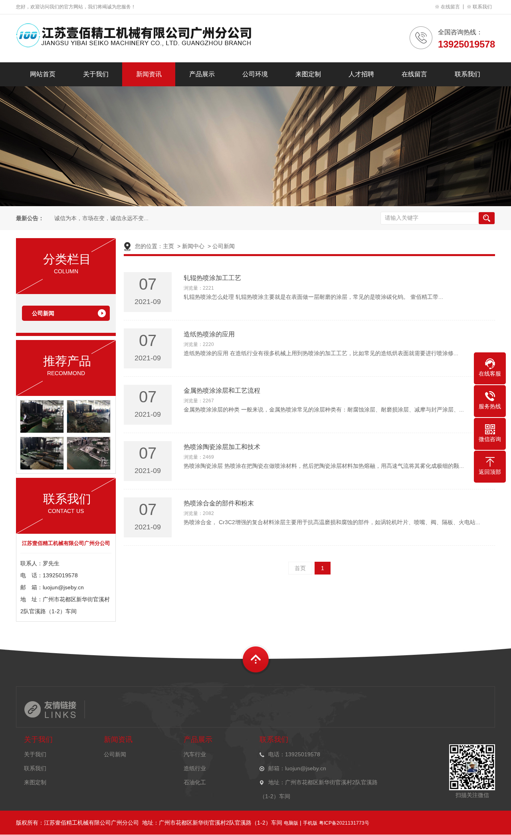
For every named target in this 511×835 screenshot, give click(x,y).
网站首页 (42, 74)
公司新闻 (43, 313)
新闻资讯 (149, 74)
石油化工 (195, 782)
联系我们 (482, 7)
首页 (300, 568)
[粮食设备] (42, 468)
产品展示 (202, 74)
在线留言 (450, 7)
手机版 (310, 823)
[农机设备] (89, 431)
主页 (168, 246)
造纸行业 (195, 768)
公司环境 (255, 74)
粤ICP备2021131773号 (344, 823)
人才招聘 (361, 74)
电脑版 (291, 823)
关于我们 (96, 74)
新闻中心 (193, 246)
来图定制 (308, 74)
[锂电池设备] (89, 468)
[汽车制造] (42, 431)
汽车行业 (195, 754)
